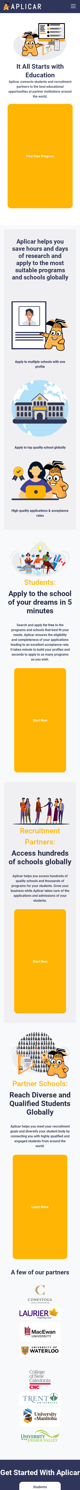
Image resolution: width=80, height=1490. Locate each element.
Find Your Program (40, 156)
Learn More (40, 1207)
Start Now (40, 720)
